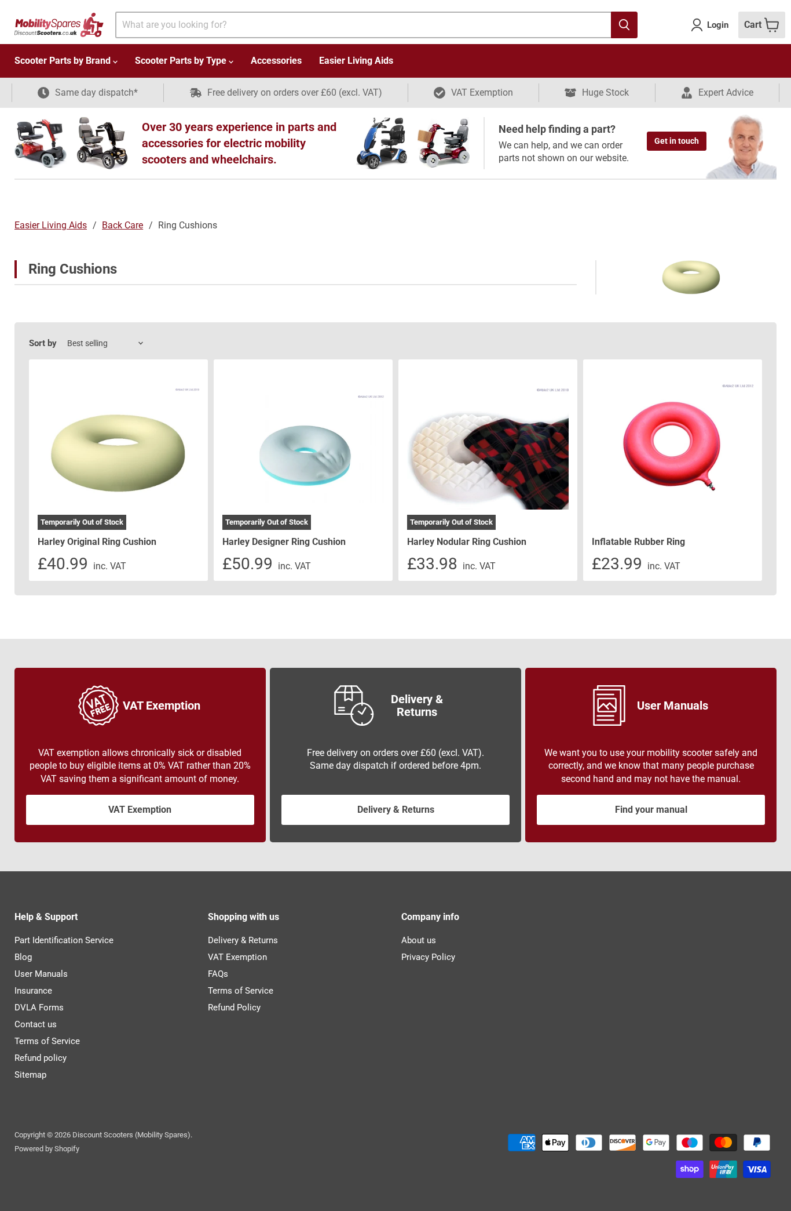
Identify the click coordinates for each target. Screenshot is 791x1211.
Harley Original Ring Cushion (97, 541)
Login (717, 25)
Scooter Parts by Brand (63, 60)
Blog (23, 957)
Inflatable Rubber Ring (638, 541)
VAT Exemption (139, 809)
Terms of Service (47, 1041)
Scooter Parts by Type (182, 60)
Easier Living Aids (356, 60)
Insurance (33, 990)
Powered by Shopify (46, 1148)
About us (418, 940)
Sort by (43, 343)
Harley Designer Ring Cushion (284, 541)
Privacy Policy (428, 957)
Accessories (276, 60)
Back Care (122, 225)
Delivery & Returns (395, 809)
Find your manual (651, 809)
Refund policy (40, 1058)
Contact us (35, 1024)
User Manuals (41, 974)
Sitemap (30, 1075)
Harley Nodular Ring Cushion (466, 541)
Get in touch (676, 141)
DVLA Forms (39, 1007)
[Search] (624, 25)
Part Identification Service (63, 940)
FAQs (218, 974)
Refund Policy (234, 1007)
